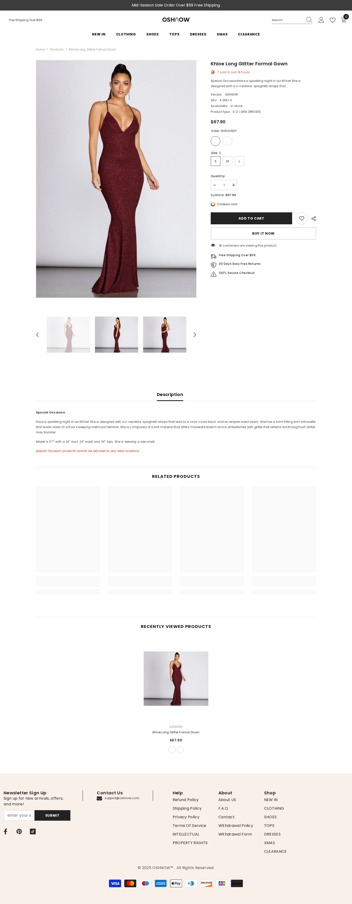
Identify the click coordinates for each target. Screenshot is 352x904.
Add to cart (251, 218)
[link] (302, 218)
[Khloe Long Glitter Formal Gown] (176, 679)
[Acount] (321, 20)
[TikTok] (33, 831)
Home (40, 49)
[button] (37, 334)
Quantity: (218, 176)
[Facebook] (5, 831)
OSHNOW (231, 94)
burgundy (172, 749)
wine (180, 749)
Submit (52, 815)
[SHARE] (312, 218)
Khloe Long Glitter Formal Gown (176, 732)
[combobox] (287, 20)
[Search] (292, 20)
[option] (116, 179)
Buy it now (263, 233)
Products (57, 49)
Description (170, 394)
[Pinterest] (19, 831)
